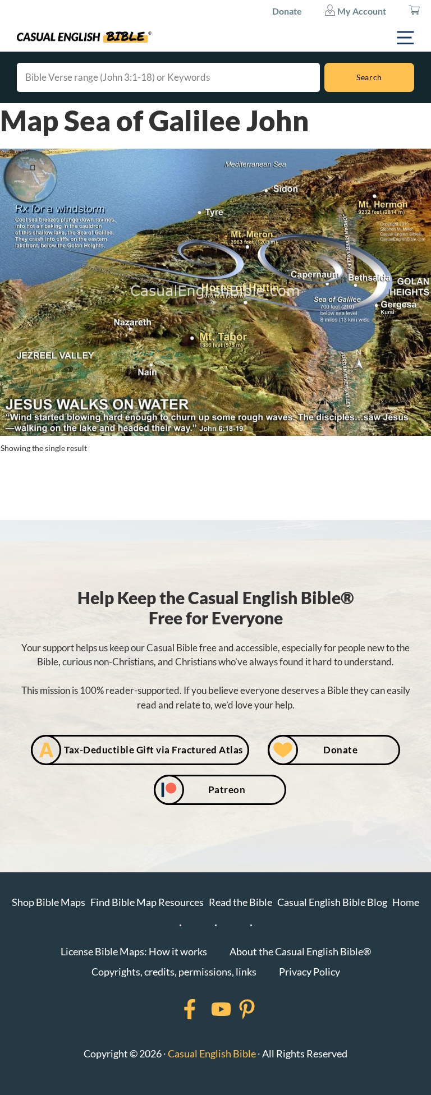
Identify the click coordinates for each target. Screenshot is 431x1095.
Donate (287, 11)
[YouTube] (206, 1009)
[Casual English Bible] (84, 37)
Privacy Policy (309, 971)
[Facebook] (175, 1009)
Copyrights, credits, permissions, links (173, 971)
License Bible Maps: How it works (134, 951)
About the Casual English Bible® (300, 951)
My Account (361, 11)
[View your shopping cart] (414, 11)
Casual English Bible (212, 1053)
